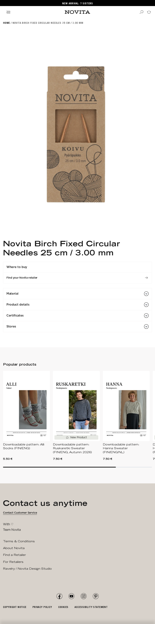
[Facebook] (59, 596)
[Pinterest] (96, 596)
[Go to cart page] (149, 12)
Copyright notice (14, 607)
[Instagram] (84, 596)
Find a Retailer (14, 555)
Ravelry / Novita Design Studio (27, 568)
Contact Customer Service (20, 512)
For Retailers (13, 562)
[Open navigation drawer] (8, 12)
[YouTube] (71, 596)
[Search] (141, 12)
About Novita (14, 548)
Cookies (63, 607)
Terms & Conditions (19, 541)
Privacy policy (42, 607)
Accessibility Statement (91, 607)
